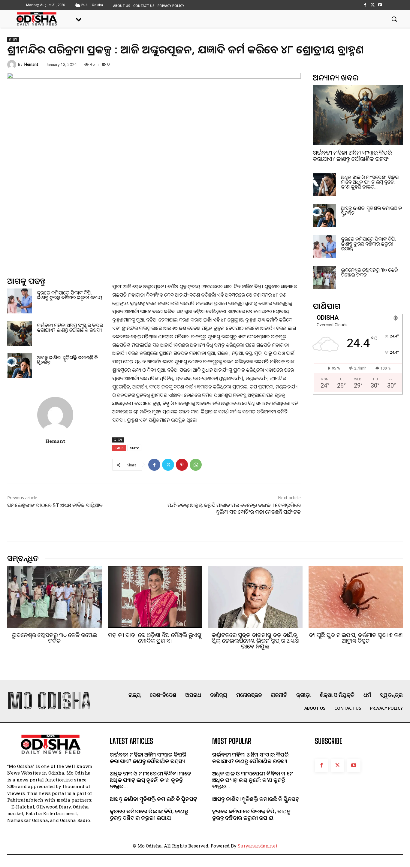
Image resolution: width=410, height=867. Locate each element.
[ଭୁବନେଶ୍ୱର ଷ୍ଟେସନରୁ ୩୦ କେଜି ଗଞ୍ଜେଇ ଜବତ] (324, 277)
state (134, 447)
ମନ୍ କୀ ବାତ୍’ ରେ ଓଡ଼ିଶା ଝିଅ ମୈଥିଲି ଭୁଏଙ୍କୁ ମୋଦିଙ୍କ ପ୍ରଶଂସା (154, 638)
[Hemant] (12, 64)
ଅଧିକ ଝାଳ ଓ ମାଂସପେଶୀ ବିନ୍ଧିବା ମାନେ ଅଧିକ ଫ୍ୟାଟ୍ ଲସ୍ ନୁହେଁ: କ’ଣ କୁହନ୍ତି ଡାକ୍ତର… (370, 182)
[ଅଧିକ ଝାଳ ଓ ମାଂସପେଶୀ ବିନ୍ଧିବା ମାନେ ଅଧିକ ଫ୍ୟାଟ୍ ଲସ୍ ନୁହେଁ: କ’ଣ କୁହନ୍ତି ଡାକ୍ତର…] (324, 184)
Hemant (31, 64)
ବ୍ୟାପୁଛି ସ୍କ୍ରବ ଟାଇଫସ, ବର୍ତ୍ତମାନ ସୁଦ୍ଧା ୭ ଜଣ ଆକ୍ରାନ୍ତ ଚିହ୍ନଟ (355, 638)
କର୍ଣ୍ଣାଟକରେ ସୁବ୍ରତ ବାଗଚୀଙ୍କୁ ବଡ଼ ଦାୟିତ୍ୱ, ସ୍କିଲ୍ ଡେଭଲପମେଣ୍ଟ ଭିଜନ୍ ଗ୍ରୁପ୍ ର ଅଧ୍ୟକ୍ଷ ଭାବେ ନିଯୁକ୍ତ (255, 640)
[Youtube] (380, 5)
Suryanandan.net (257, 846)
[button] (394, 19)
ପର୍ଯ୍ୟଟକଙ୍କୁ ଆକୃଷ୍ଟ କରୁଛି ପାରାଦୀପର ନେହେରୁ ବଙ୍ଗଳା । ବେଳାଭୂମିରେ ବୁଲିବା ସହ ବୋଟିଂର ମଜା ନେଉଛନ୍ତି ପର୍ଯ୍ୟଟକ (234, 508)
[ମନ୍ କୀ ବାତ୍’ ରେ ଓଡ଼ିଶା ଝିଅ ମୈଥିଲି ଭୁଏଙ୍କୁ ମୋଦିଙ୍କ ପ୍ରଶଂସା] (155, 597)
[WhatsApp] (196, 465)
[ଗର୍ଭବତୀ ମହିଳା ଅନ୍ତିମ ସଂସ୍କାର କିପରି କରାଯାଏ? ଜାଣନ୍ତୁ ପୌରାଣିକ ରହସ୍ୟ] (19, 333)
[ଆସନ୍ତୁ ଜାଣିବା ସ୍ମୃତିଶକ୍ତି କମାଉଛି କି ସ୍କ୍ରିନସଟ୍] (19, 365)
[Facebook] (365, 5)
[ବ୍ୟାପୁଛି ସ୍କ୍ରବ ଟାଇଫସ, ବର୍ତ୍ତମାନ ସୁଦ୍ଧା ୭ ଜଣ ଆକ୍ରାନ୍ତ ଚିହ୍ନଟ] (356, 597)
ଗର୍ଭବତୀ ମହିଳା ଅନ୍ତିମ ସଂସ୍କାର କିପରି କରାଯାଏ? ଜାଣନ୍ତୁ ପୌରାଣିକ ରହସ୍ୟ (70, 327)
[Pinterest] (182, 465)
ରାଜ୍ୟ (13, 39)
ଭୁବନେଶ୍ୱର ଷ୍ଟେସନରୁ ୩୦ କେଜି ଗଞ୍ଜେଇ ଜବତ (369, 272)
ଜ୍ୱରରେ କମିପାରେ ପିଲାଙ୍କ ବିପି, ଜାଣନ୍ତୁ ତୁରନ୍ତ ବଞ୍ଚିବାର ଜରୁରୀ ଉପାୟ (70, 295)
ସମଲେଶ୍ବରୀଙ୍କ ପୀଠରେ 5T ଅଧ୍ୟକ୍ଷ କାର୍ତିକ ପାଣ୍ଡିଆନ (55, 505)
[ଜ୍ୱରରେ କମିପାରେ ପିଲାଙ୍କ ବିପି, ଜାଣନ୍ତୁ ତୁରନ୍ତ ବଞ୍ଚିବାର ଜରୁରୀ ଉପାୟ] (19, 300)
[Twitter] (372, 5)
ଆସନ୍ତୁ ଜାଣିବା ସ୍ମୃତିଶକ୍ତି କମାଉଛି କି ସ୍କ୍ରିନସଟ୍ (67, 360)
